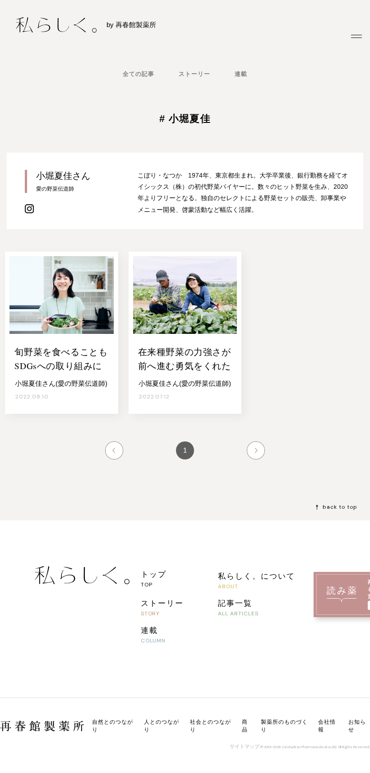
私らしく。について (256, 576)
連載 (241, 73)
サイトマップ (244, 746)
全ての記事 (138, 73)
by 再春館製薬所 (131, 24)
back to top (340, 507)
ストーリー (194, 73)
